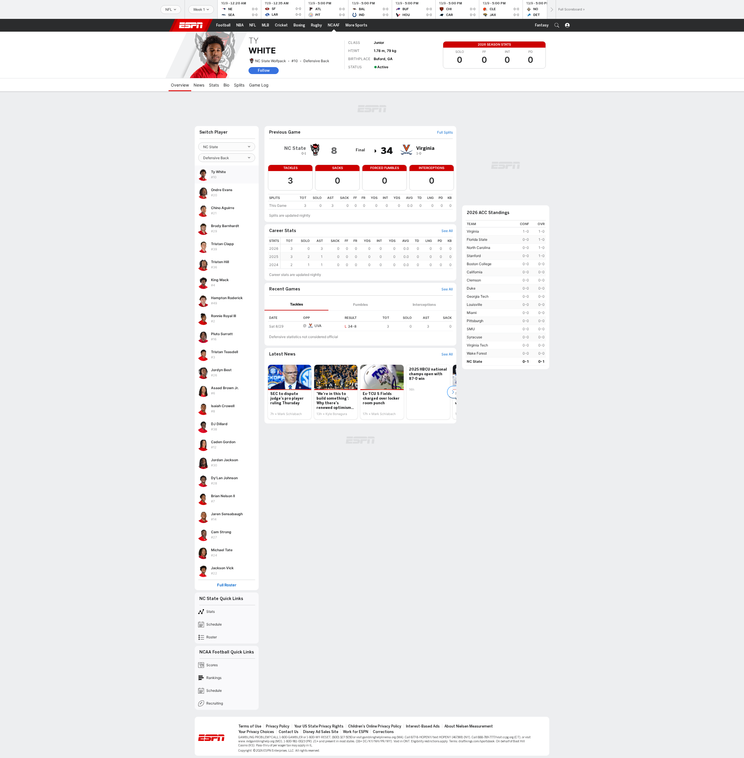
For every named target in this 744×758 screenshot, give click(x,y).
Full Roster (226, 585)
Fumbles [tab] (360, 304)
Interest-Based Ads (423, 726)
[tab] (296, 304)
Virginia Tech (477, 345)
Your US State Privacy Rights (319, 726)
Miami (472, 312)
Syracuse (474, 337)
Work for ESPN (355, 732)
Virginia (473, 231)
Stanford (474, 256)
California (474, 272)
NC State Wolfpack (270, 61)
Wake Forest (477, 353)
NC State (474, 361)
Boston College (479, 264)
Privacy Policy (277, 726)
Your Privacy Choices (256, 732)
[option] (289, 392)
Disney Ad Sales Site (320, 732)
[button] (557, 25)
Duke (471, 288)
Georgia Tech (478, 296)
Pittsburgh (475, 321)
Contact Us (288, 732)
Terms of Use (249, 726)
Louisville (474, 304)
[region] (360, 201)
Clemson (474, 280)
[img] (375, 151)
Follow (264, 70)
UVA (317, 326)
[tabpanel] (360, 321)
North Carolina (478, 247)
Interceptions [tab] (424, 304)
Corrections (383, 732)
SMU (471, 329)
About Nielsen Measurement (468, 726)
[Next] (551, 9)
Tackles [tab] (296, 304)
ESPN (191, 25)
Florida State (477, 239)
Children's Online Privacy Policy (374, 726)
